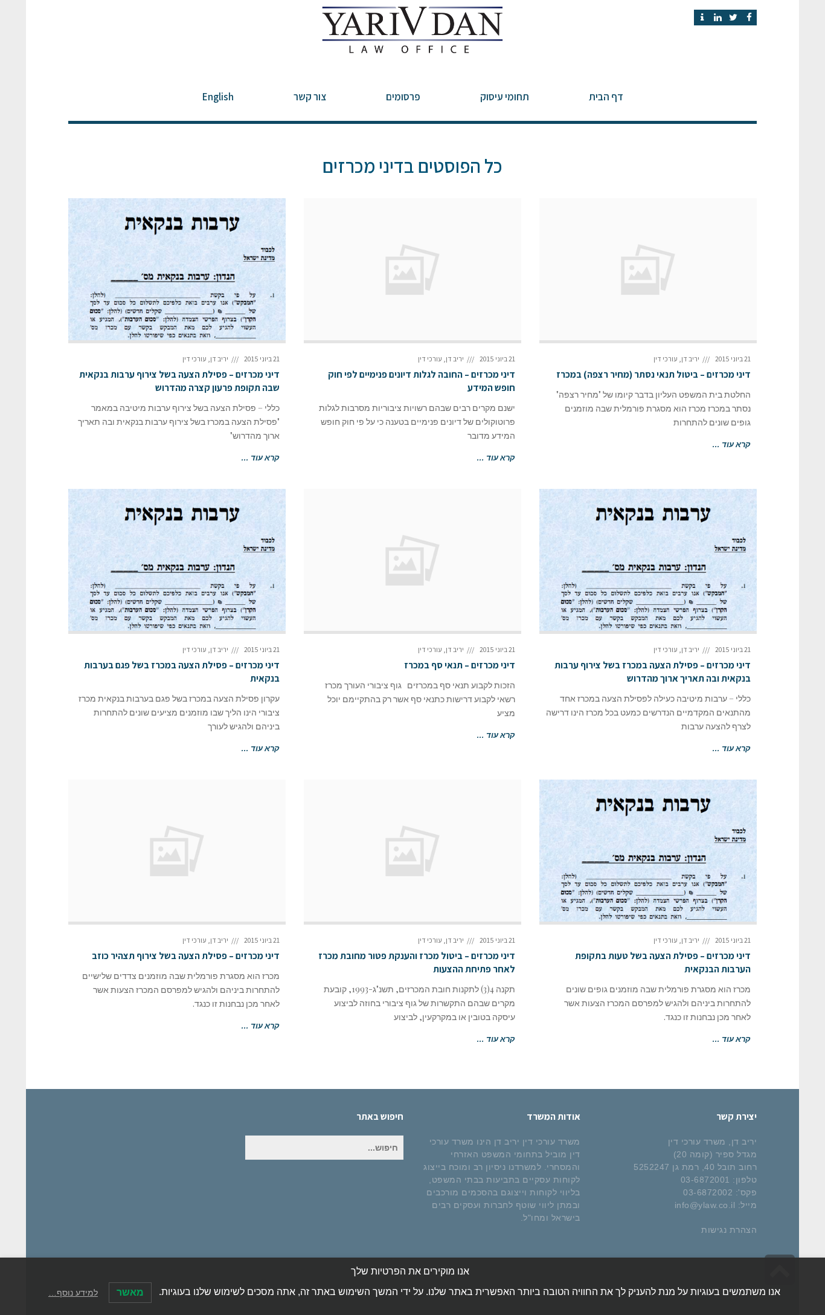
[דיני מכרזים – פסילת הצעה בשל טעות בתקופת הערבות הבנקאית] (648, 851)
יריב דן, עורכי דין (676, 358)
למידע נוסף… (73, 1292)
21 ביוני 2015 (733, 358)
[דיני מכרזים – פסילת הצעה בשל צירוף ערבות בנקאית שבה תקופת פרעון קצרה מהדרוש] (177, 269)
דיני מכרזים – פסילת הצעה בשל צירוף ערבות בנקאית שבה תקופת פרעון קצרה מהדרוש (179, 381)
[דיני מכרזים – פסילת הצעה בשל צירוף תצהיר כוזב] (177, 851)
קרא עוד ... (732, 444)
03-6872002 (708, 1192)
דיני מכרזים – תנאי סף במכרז (459, 665)
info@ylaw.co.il (705, 1205)
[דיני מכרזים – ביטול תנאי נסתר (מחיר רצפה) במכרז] (648, 269)
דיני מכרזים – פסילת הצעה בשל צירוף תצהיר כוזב (186, 955)
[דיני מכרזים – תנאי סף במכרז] (412, 560)
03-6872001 (705, 1179)
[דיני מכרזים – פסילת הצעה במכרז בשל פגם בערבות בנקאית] (177, 560)
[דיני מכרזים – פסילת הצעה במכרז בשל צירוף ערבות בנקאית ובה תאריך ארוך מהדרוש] (648, 560)
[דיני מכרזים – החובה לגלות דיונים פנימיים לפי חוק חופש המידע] (412, 269)
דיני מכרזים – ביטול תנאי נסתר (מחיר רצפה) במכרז (653, 374)
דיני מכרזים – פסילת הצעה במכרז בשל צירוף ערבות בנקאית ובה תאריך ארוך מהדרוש (652, 672)
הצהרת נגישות (729, 1230)
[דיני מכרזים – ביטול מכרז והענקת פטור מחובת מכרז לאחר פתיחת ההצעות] (412, 851)
